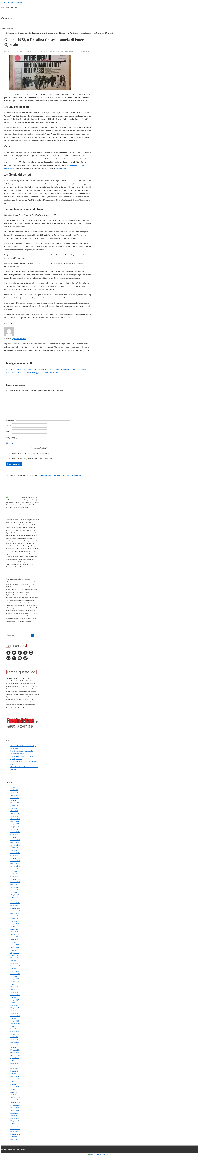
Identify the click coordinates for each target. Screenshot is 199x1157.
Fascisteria (74, 33)
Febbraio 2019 (15, 960)
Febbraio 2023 (15, 853)
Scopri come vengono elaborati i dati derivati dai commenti (59, 475)
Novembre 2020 (15, 911)
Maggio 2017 (14, 1008)
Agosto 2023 (14, 848)
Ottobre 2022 (14, 863)
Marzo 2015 (14, 1063)
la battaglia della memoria (62, 51)
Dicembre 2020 (15, 908)
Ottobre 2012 (14, 1139)
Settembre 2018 (15, 974)
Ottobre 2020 (14, 913)
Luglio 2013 (14, 1115)
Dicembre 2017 (15, 995)
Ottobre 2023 (14, 842)
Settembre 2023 (15, 845)
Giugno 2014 (14, 1087)
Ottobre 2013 (14, 1108)
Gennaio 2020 (14, 937)
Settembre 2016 (15, 1024)
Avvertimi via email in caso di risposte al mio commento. (29, 453)
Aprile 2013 (14, 1123)
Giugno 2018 (14, 979)
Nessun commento (81, 51)
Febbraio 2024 (15, 832)
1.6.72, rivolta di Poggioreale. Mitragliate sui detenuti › (33, 373)
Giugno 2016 (14, 1031)
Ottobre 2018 (14, 971)
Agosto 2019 (14, 950)
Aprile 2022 (14, 874)
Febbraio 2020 (15, 934)
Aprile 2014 (14, 1092)
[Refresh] (10, 443)
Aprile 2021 (14, 897)
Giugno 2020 (14, 924)
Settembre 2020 (15, 916)
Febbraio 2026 (15, 795)
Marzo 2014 (14, 1094)
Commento (11, 420)
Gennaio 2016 (14, 1045)
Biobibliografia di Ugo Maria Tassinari (21, 33)
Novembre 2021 (15, 882)
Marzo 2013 (14, 1126)
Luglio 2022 (14, 871)
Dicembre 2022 (15, 858)
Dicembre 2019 (15, 939)
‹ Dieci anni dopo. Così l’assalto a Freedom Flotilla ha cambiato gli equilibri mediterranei (46, 369)
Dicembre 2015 (15, 1047)
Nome (8, 425)
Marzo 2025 (14, 811)
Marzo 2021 (14, 900)
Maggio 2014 (14, 1089)
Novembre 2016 (15, 1018)
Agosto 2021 (14, 890)
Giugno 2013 (14, 1118)
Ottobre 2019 (14, 945)
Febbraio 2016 (15, 1042)
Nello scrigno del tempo (56, 33)
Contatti (109, 33)
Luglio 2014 (14, 1084)
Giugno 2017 (14, 1005)
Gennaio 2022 (14, 876)
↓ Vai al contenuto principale (11, 2)
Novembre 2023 (15, 840)
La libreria (86, 33)
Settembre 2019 (15, 947)
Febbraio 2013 (15, 1129)
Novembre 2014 (15, 1073)
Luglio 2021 (14, 892)
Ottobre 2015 (14, 1052)
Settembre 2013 (15, 1110)
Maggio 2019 (14, 953)
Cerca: (8, 632)
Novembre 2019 (15, 942)
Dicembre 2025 (15, 800)
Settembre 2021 (15, 887)
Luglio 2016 (14, 1029)
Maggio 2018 (14, 981)
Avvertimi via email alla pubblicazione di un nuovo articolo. (30, 459)
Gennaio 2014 (14, 1100)
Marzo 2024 (14, 829)
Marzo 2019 (14, 958)
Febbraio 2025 (15, 813)
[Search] (32, 635)
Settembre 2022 (15, 866)
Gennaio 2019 (14, 963)
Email (8, 431)
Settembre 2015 (15, 1055)
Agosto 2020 (14, 918)
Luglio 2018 (14, 976)
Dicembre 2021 (15, 879)
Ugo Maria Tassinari (19, 339)
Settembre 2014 (15, 1079)
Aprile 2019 (14, 955)
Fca (48, 169)
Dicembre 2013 (15, 1102)
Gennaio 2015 (14, 1068)
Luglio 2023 (14, 850)
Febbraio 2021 (15, 903)
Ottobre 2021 (14, 884)
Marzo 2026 (14, 792)
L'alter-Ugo (6, 18)
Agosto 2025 (14, 805)
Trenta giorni (41, 33)
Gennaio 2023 (14, 855)
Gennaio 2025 (14, 816)
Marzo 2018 (14, 987)
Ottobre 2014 (14, 1076)
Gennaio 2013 (14, 1131)
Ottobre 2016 (14, 1021)
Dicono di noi (100, 33)
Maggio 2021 (14, 895)
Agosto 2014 (14, 1081)
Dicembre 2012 (15, 1134)
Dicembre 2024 (15, 819)
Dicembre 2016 (15, 1016)
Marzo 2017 (14, 1010)
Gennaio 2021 (14, 905)
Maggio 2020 (14, 926)
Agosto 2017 (14, 1003)
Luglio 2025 (14, 808)
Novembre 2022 (15, 861)
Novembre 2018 (15, 968)
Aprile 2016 (14, 1037)
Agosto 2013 (14, 1113)
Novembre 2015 (15, 1050)
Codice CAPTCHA (38, 448)
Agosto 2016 (14, 1026)
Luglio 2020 (14, 921)
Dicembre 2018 (15, 966)
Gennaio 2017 (14, 1013)
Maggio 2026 (14, 787)
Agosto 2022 (14, 869)
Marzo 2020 (14, 932)
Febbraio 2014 (15, 1097)
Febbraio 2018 (15, 989)
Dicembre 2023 (15, 837)
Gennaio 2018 (14, 992)
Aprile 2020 (14, 929)
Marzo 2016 (14, 1039)
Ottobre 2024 (14, 821)
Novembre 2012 (15, 1136)
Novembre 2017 (15, 997)
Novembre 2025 (15, 803)
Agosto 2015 (14, 1058)
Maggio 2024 (14, 827)
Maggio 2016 (14, 1034)
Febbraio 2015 (15, 1066)
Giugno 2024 (14, 824)
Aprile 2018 (14, 984)
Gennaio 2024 (14, 834)
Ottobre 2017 (14, 1000)
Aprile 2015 (14, 1060)
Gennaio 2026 (14, 798)
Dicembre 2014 (15, 1071)
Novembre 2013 (15, 1105)
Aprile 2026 (14, 790)
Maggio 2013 (14, 1121)
